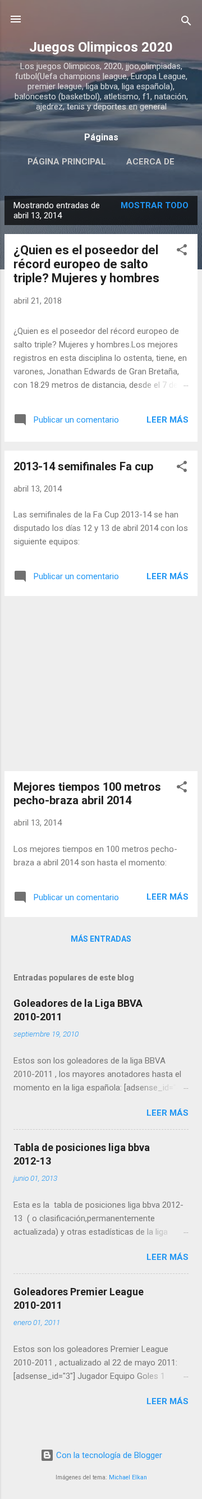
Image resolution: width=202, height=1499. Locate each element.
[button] (182, 251)
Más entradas (101, 938)
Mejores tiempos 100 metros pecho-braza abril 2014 (87, 793)
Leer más (167, 420)
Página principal (66, 162)
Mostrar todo (155, 205)
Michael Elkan (128, 1477)
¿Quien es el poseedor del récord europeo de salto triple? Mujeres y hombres (86, 264)
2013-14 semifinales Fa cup (83, 466)
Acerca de (150, 162)
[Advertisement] (101, 683)
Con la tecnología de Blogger (108, 1455)
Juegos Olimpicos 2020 (101, 47)
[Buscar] (186, 23)
